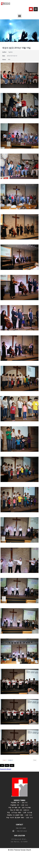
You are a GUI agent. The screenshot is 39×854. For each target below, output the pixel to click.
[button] (19, 16)
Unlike (10, 760)
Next (12, 765)
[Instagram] (36, 9)
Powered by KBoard (5, 769)
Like (4, 760)
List (2, 765)
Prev (7, 765)
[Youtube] (31, 9)
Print (34, 760)
